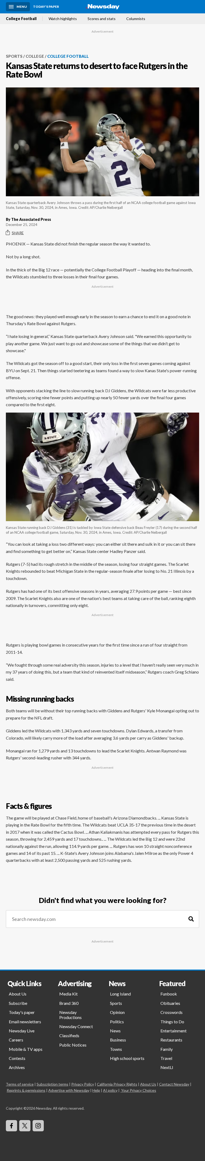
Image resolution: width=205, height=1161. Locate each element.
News (115, 1030)
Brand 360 (68, 1003)
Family (166, 1049)
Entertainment (173, 1030)
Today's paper (22, 1012)
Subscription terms (52, 1084)
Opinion (117, 1012)
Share (18, 232)
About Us (17, 993)
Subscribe (18, 1003)
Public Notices (72, 1044)
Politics (117, 1021)
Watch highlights (63, 19)
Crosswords (171, 1012)
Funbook (168, 993)
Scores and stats (102, 19)
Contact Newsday (174, 1084)
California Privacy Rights (117, 1084)
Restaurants (171, 1039)
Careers (16, 1039)
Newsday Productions (70, 1015)
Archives (17, 1067)
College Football (21, 19)
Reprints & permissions (26, 1090)
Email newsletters (25, 1021)
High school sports (127, 1058)
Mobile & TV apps (25, 1049)
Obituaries (170, 1003)
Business (118, 1039)
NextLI (166, 1067)
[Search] (191, 919)
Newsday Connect (76, 1026)
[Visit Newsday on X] (24, 1125)
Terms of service (20, 1084)
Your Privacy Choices (138, 1090)
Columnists (135, 19)
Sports (14, 56)
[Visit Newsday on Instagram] (38, 1125)
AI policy (110, 1090)
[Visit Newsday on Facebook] (11, 1125)
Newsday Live (21, 1030)
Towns (116, 1049)
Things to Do (172, 1021)
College (35, 56)
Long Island (120, 993)
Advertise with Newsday (68, 1090)
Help (96, 1090)
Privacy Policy (82, 1084)
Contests (17, 1058)
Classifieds (69, 1035)
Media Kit (68, 993)
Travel (166, 1058)
